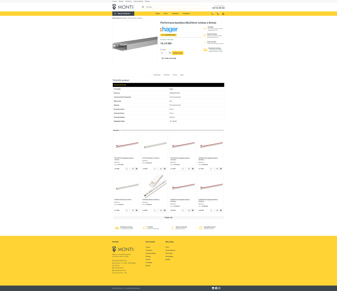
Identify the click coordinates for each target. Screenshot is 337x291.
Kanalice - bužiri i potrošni (129, 18)
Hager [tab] (182, 75)
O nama (114, 1)
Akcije (158, 13)
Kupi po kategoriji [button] (124, 13)
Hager (171, 89)
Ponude (148, 259)
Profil (167, 247)
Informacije (169, 253)
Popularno (186, 13)
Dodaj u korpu (177, 53)
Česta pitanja (169, 256)
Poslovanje (149, 262)
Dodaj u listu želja (170, 58)
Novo (166, 13)
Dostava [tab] (175, 75)
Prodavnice (128, 1)
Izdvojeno (175, 13)
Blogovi (148, 265)
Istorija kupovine (170, 250)
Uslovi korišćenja (138, 1)
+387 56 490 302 (119, 268)
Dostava (147, 1)
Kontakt (121, 1)
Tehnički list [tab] (166, 75)
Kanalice (140, 18)
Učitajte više (168, 217)
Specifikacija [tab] (156, 75)
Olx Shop (116, 265)
